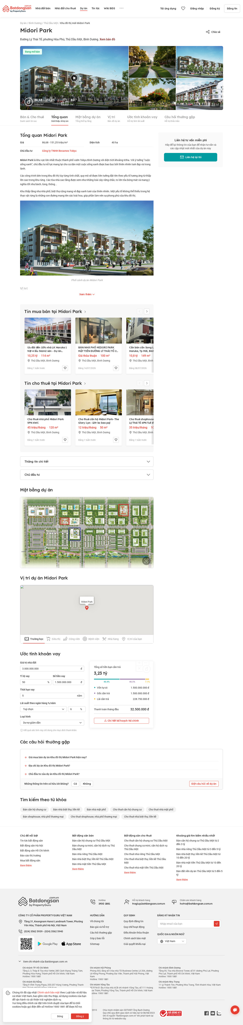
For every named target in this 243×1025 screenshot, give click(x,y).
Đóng (60, 1016)
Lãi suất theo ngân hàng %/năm (38, 703)
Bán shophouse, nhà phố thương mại (43, 816)
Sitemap (94, 944)
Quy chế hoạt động (134, 927)
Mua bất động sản (30, 860)
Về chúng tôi (97, 921)
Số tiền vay (59, 676)
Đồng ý (80, 1016)
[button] (147, 311)
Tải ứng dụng (168, 8)
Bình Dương (35, 23)
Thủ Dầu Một (51, 23)
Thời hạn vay (27, 689)
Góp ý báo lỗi (97, 938)
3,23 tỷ (100, 673)
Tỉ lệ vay (25, 676)
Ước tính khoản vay (142, 118)
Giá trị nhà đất (28, 662)
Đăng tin (232, 8)
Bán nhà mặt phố (96, 809)
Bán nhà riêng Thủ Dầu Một (87, 854)
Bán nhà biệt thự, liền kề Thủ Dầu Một (92, 859)
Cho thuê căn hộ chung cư (127, 809)
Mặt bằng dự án (87, 118)
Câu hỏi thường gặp (180, 118)
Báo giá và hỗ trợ (99, 927)
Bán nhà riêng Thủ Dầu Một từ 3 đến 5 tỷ (198, 849)
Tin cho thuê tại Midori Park (53, 383)
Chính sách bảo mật (135, 938)
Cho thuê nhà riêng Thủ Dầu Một (142, 854)
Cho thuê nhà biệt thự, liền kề (140, 816)
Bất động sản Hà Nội (31, 845)
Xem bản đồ (107, 39)
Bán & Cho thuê (32, 118)
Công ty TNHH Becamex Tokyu (59, 150)
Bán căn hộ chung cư (34, 809)
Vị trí (114, 118)
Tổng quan (59, 118)
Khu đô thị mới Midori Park (75, 23)
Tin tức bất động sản (31, 840)
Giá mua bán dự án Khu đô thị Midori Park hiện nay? (58, 757)
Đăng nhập (197, 8)
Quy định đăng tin (133, 921)
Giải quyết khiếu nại (135, 944)
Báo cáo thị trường (30, 855)
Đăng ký (215, 8)
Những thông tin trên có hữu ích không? (46, 783)
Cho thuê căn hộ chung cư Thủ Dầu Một (146, 840)
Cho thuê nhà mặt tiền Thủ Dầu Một (143, 867)
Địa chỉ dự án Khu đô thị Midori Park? (49, 765)
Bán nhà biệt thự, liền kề (66, 809)
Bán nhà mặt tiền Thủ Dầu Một (89, 864)
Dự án (23, 23)
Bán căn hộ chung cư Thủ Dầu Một (91, 840)
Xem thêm (26, 865)
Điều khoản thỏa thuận (136, 932)
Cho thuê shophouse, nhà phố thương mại (94, 816)
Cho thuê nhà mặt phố (161, 809)
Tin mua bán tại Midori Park (53, 311)
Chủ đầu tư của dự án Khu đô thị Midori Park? (54, 774)
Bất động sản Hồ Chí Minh (34, 850)
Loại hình (25, 716)
